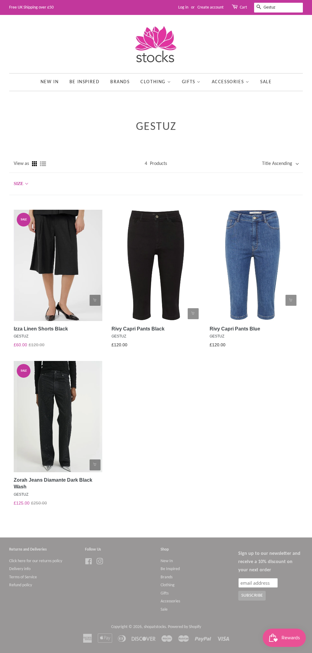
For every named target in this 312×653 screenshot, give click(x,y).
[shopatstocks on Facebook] (88, 563)
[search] (278, 7)
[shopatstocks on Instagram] (99, 563)
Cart (243, 7)
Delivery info (19, 569)
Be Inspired (84, 82)
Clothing (153, 82)
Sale (265, 82)
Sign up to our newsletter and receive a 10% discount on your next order (269, 562)
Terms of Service (23, 577)
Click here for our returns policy (35, 561)
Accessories (229, 82)
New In (50, 82)
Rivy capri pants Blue (235, 328)
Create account (210, 7)
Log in (183, 7)
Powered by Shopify (184, 627)
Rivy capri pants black (138, 328)
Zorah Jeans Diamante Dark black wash (53, 483)
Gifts (189, 82)
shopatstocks (155, 627)
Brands (120, 82)
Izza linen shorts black (41, 328)
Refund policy (20, 585)
